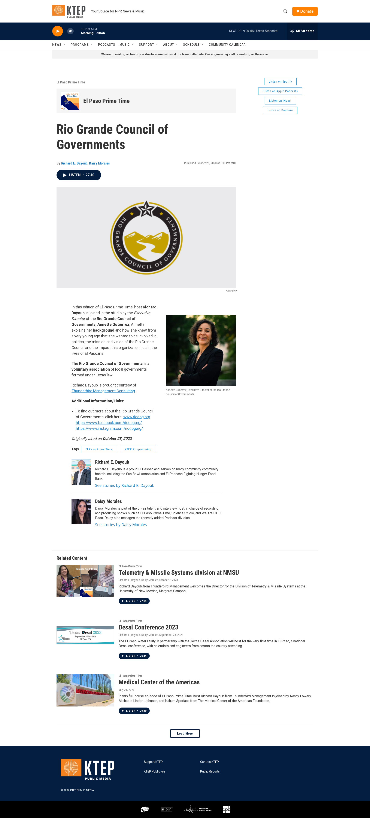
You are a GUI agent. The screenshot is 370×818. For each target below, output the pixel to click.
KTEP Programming (138, 449)
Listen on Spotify (280, 81)
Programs (80, 44)
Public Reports (210, 771)
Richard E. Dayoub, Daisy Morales (138, 580)
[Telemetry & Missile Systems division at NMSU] (85, 581)
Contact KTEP (209, 762)
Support (146, 44)
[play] (57, 31)
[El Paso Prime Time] (70, 101)
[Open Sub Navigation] (64, 44)
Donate (306, 11)
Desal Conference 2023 (148, 627)
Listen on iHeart (280, 100)
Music (124, 44)
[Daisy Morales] (81, 511)
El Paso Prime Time (71, 82)
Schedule (191, 44)
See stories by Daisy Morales (121, 524)
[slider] (77, 31)
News (56, 44)
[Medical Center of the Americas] (85, 690)
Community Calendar (227, 44)
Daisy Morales (99, 163)
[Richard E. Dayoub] (81, 472)
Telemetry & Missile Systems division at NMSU (179, 572)
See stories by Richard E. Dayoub (124, 485)
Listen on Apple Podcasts (280, 91)
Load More (185, 733)
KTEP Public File (154, 771)
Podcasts (106, 44)
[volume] (70, 31)
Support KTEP (153, 762)
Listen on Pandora (280, 110)
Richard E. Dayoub (74, 163)
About (168, 44)
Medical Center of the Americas (159, 682)
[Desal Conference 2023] (85, 635)
